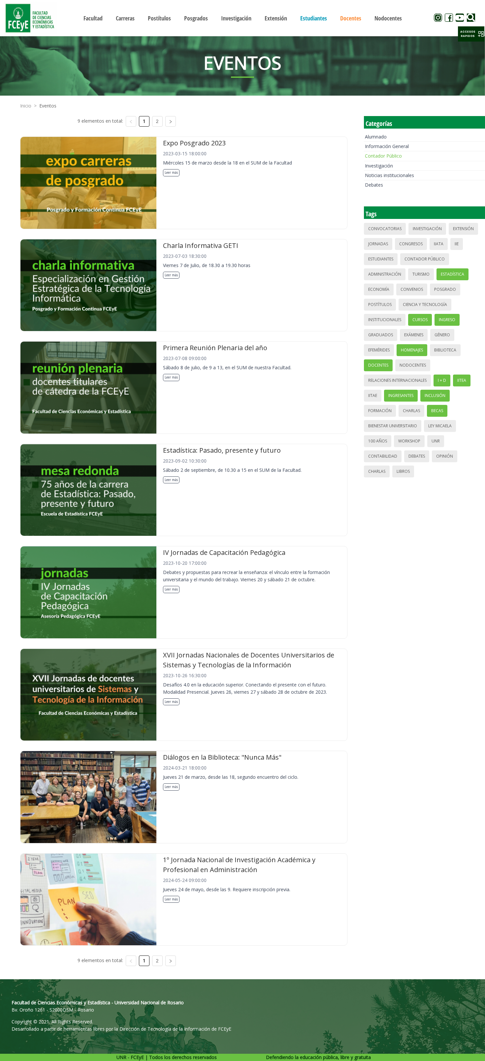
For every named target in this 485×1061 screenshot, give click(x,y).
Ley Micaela (440, 426)
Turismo (421, 274)
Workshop (409, 441)
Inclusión (435, 395)
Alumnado (376, 137)
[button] (471, 34)
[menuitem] (93, 18)
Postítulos (380, 304)
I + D (442, 380)
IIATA (438, 244)
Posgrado (445, 289)
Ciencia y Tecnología (425, 304)
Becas (437, 410)
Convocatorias (385, 228)
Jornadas (378, 244)
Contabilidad (382, 456)
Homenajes (412, 350)
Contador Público (383, 156)
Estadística (452, 274)
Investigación (379, 166)
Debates (374, 185)
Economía (378, 289)
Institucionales (384, 319)
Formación (380, 410)
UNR (436, 441)
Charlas (411, 410)
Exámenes (413, 335)
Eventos (47, 106)
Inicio (25, 106)
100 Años (377, 441)
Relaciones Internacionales (397, 380)
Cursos (420, 319)
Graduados (380, 335)
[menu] (243, 18)
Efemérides (379, 350)
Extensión (463, 228)
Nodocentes (413, 365)
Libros (403, 471)
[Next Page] (170, 121)
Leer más (171, 172)
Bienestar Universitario (392, 426)
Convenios (412, 289)
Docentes (378, 365)
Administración (384, 274)
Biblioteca (445, 350)
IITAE (372, 395)
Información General (387, 146)
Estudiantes (380, 259)
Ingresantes (400, 395)
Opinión (444, 456)
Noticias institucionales (389, 175)
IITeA (461, 380)
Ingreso (447, 319)
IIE (457, 244)
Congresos (411, 244)
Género (442, 335)
